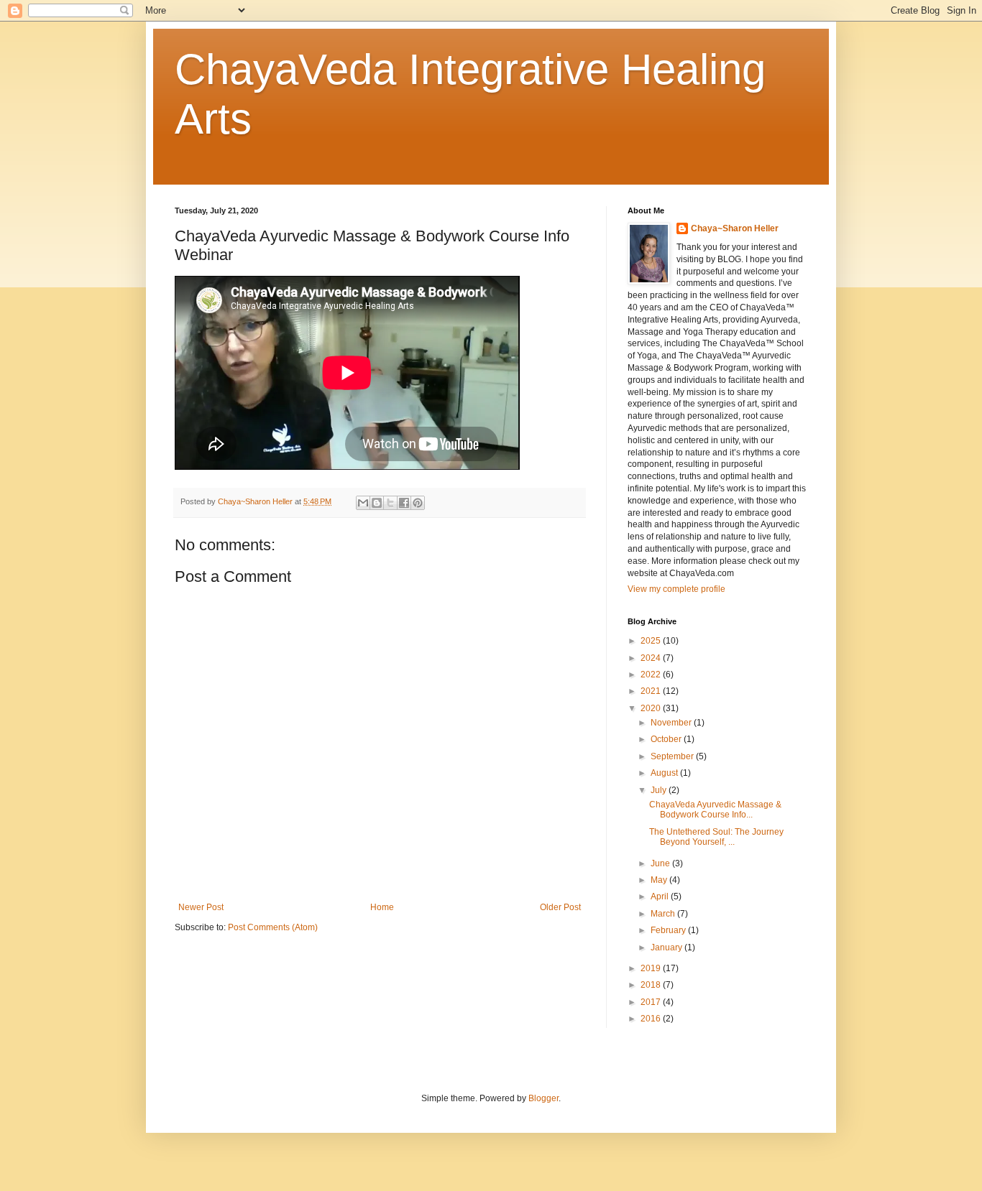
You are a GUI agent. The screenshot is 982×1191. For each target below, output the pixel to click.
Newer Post (201, 907)
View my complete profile (676, 589)
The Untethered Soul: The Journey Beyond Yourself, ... (716, 837)
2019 (652, 968)
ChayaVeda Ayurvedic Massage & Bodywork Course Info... (715, 810)
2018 (652, 985)
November (672, 723)
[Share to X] (390, 503)
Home (382, 907)
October (667, 739)
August (665, 773)
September (673, 756)
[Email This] (363, 503)
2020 (652, 708)
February (669, 930)
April (661, 896)
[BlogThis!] (377, 503)
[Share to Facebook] (404, 503)
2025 (652, 641)
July (660, 790)
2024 (652, 658)
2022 (652, 674)
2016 (652, 1019)
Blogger (543, 1098)
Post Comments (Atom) (273, 927)
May (660, 880)
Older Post (560, 907)
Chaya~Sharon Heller (735, 228)
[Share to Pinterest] (417, 503)
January (667, 947)
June (661, 863)
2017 (652, 1002)
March (664, 914)
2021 (652, 691)
